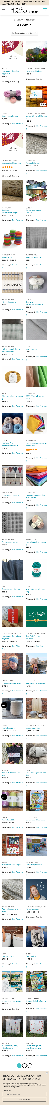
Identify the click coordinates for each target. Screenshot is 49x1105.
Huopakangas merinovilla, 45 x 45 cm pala (36, 444)
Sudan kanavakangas (33, 257)
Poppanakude (7, 257)
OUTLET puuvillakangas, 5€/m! (35, 397)
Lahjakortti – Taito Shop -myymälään (11, 72)
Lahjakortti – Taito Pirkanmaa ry (36, 117)
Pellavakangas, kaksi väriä (11, 589)
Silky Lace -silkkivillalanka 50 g (12, 397)
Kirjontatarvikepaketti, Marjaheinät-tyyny (10, 1046)
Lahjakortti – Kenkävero (34, 71)
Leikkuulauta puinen (33, 728)
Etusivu (18, 19)
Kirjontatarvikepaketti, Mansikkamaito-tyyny (34, 1046)
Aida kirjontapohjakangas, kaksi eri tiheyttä (11, 350)
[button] (3, 10)
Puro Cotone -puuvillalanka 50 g (36, 774)
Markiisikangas (31, 349)
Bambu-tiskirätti (31, 956)
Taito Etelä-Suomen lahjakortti (33, 637)
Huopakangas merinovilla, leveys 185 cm (35, 496)
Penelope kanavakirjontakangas (10, 211)
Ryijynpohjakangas (32, 163)
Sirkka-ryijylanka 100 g (10, 116)
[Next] (29, 1065)
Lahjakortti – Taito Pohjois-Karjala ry (11, 637)
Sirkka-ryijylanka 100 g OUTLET (34, 211)
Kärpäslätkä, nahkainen (10, 495)
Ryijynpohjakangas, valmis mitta (11, 910)
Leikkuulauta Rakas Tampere (36, 820)
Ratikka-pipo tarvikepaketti (35, 683)
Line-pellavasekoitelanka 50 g (36, 543)
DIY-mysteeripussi (32, 909)
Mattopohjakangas (9, 302)
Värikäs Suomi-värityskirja (11, 1001)
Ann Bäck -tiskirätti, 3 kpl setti (11, 774)
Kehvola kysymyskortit (34, 864)
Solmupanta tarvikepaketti (11, 683)
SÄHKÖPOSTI (7, 1090)
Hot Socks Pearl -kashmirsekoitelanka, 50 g (11, 444)
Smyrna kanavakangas (10, 542)
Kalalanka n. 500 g (8, 820)
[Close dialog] (47, 1073)
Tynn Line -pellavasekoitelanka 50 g (34, 303)
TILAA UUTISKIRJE (24, 1099)
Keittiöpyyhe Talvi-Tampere (11, 864)
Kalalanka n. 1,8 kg (8, 728)
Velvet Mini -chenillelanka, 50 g (35, 590)
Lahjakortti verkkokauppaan (12, 163)
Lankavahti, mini (8, 956)
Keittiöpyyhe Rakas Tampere (36, 1001)
